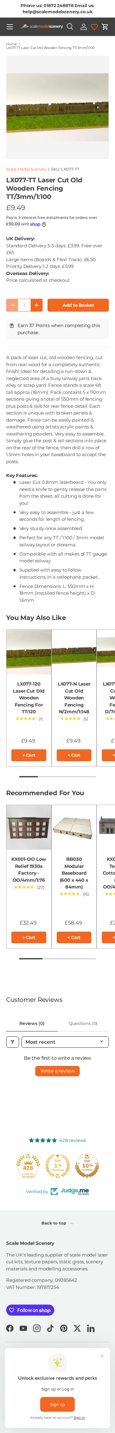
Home (11, 44)
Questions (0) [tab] (83, 1023)
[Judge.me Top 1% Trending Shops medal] (57, 1165)
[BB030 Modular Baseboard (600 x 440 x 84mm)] (74, 827)
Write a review (57, 1071)
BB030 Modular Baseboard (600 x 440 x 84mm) (74, 873)
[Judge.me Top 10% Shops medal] (87, 1165)
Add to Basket (78, 305)
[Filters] (12, 1042)
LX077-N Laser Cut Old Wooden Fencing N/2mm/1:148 (74, 697)
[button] (105, 27)
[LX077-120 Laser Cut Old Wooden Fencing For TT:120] (28, 652)
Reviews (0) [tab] (31, 1023)
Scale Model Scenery (26, 169)
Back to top (54, 1222)
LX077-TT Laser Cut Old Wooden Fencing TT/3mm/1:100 (50, 48)
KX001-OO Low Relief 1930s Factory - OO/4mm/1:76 (28, 869)
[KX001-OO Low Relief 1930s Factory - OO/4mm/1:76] (28, 827)
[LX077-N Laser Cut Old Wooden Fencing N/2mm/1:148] (74, 652)
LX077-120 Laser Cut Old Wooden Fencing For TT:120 (28, 697)
